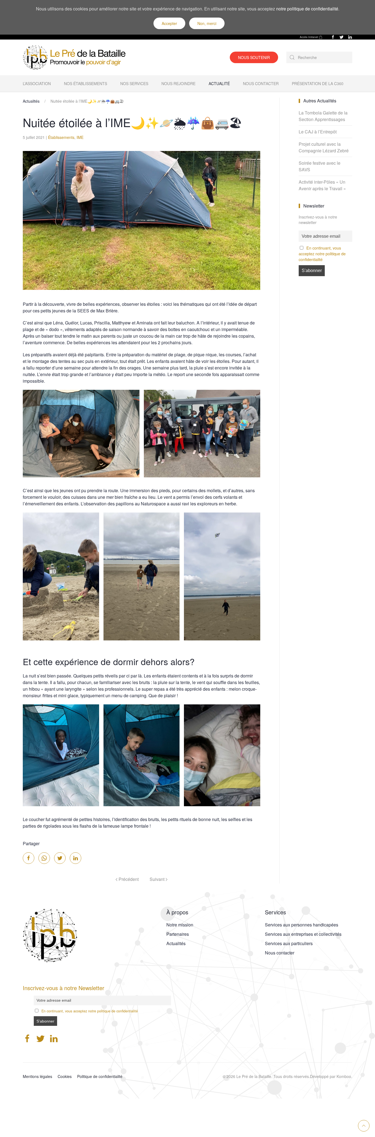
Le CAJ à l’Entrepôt (318, 131)
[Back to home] (76, 57)
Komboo (344, 1076)
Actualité (219, 83)
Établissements (61, 137)
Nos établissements (85, 83)
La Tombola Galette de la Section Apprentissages (323, 116)
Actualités (31, 101)
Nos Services (134, 83)
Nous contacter (261, 83)
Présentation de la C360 (317, 83)
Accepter (169, 23)
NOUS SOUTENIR (254, 57)
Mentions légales (37, 1076)
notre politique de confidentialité (307, 8)
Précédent (128, 879)
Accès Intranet (309, 37)
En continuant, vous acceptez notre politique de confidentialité (322, 253)
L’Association (37, 83)
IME (80, 137)
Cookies (65, 1076)
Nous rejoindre (178, 83)
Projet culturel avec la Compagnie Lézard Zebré (324, 147)
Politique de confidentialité (99, 1076)
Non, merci (206, 23)
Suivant (158, 879)
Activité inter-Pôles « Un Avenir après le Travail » (322, 185)
